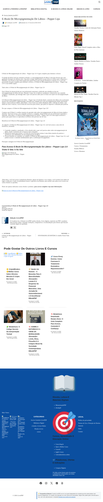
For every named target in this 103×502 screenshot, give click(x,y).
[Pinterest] (56, 483)
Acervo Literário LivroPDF (15, 9)
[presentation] (13, 259)
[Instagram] (46, 483)
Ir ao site (18, 149)
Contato (80, 431)
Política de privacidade (84, 420)
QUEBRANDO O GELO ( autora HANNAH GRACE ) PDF (5, 431)
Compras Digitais (61, 468)
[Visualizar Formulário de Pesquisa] (99, 2)
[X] (51, 483)
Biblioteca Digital (39, 9)
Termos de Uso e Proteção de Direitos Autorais (89, 424)
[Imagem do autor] (3, 23)
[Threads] (62, 483)
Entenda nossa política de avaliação (67, 497)
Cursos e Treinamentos (81, 146)
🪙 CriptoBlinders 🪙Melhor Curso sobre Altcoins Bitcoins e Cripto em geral (13, 274)
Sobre (80, 428)
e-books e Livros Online (62, 9)
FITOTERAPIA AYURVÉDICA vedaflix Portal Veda (53, 234)
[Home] (2, 15)
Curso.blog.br (60, 444)
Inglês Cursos (60, 452)
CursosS (58, 449)
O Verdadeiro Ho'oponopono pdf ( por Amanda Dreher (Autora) (21, 430)
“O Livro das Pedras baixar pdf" (13, 423)
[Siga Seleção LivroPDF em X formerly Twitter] (14, 227)
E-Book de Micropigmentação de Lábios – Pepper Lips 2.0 (16, 235)
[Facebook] (41, 483)
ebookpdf (58, 408)
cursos (96, 9)
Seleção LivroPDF (12, 22)
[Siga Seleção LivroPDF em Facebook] (11, 227)
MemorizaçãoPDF (61, 405)
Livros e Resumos (79, 151)
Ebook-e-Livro (83, 9)
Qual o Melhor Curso (62, 447)
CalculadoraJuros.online (63, 454)
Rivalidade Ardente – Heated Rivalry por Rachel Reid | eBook (87, 139)
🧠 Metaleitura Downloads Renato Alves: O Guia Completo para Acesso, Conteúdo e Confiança (57, 321)
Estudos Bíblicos (79, 148)
